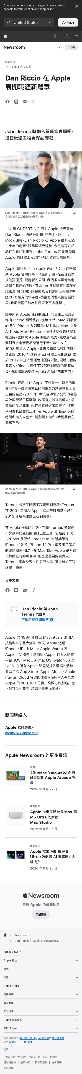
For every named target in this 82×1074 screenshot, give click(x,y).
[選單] (76, 36)
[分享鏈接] (33, 101)
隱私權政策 (10, 1062)
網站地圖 (9, 1068)
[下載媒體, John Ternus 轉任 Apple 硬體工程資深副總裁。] (74, 489)
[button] (29, 22)
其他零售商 (58, 1038)
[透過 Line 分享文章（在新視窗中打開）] (16, 101)
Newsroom (14, 47)
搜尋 (73, 47)
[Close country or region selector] (77, 6)
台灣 (6, 1049)
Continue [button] (68, 22)
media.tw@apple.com (21, 733)
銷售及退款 (41, 1062)
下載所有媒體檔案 (35, 620)
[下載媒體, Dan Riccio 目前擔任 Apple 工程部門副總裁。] (74, 213)
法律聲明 (57, 1062)
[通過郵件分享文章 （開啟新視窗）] (25, 101)
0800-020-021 (22, 1042)
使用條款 (25, 1062)
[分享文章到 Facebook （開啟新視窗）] (7, 101)
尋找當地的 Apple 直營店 (34, 1038)
